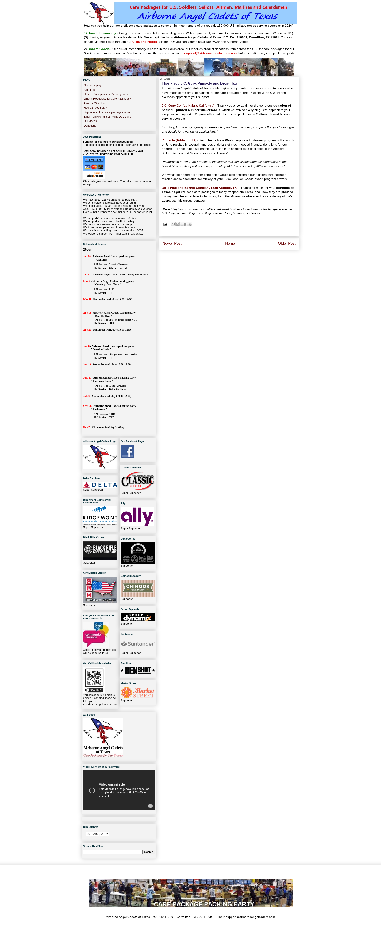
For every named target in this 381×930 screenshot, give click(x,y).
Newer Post (172, 243)
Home (230, 243)
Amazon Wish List (94, 103)
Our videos (90, 121)
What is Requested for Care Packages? (107, 98)
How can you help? (95, 107)
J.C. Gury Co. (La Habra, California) (188, 105)
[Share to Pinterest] (190, 224)
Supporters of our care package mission (107, 112)
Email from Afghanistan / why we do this (107, 116)
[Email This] (173, 224)
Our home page (93, 85)
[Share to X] (181, 224)
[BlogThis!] (177, 224)
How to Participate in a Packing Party (106, 94)
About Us (89, 89)
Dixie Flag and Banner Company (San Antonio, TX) (200, 187)
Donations (90, 125)
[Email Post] (165, 224)
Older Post (287, 243)
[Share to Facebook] (186, 224)
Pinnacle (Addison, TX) (179, 140)
